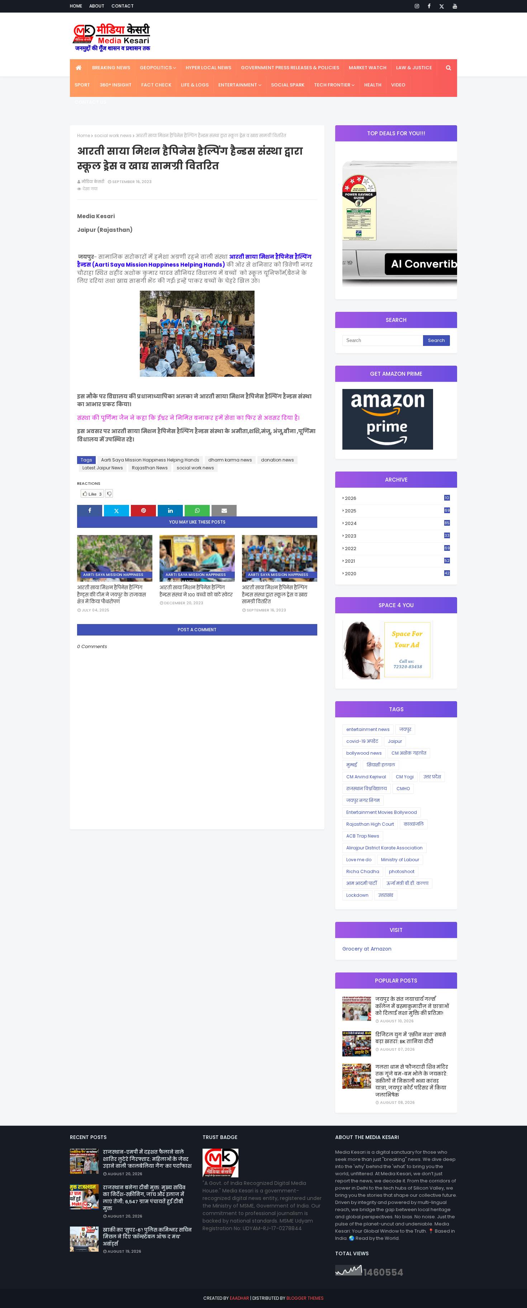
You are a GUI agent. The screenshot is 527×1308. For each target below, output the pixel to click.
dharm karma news (230, 460)
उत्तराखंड (385, 895)
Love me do (358, 860)
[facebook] (429, 6)
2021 (397, 561)
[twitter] (442, 6)
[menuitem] (78, 67)
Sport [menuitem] (82, 84)
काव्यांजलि (414, 824)
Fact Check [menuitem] (156, 84)
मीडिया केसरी (92, 181)
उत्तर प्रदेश (432, 777)
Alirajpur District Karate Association (384, 848)
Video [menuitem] (398, 84)
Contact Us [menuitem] (90, 102)
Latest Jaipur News (102, 468)
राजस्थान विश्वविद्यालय (366, 789)
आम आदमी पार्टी (361, 883)
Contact (122, 6)
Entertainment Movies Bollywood (381, 812)
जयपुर (405, 729)
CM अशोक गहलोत (408, 753)
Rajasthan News (150, 468)
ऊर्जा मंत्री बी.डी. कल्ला (407, 883)
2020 (397, 573)
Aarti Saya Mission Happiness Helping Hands (150, 460)
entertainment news (368, 729)
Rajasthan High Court (370, 824)
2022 (397, 548)
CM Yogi (405, 777)
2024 (397, 523)
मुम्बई (351, 765)
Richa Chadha (362, 871)
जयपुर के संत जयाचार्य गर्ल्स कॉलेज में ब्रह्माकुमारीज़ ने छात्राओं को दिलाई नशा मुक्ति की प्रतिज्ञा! (412, 1006)
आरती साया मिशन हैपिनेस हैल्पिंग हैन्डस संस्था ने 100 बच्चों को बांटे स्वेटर (196, 591)
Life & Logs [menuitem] (195, 84)
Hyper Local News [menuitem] (208, 67)
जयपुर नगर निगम (363, 800)
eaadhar (239, 1298)
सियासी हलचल (381, 765)
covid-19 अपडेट (362, 741)
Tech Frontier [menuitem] (332, 84)
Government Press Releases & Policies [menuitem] (290, 67)
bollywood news (364, 753)
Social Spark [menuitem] (287, 84)
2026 (397, 498)
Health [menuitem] (372, 84)
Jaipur (395, 741)
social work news (113, 135)
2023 (397, 536)
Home (76, 6)
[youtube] (453, 6)
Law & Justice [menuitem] (414, 67)
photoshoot (401, 871)
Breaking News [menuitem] (111, 67)
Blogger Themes (305, 1298)
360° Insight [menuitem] (116, 84)
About (96, 6)
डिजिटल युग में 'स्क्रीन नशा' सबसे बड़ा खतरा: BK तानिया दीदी (410, 1038)
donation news (277, 460)
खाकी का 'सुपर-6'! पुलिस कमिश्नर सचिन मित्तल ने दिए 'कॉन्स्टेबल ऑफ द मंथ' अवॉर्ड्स (147, 1237)
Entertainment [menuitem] (237, 84)
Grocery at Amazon (366, 948)
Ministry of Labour (400, 860)
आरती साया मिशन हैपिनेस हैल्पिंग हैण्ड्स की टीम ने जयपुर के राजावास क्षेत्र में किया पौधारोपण (111, 594)
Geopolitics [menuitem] (156, 67)
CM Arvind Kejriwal (366, 777)
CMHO (403, 789)
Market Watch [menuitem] (367, 67)
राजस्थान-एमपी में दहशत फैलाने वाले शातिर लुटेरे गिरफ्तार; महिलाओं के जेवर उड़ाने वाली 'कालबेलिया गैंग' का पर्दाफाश (147, 1159)
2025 (397, 510)
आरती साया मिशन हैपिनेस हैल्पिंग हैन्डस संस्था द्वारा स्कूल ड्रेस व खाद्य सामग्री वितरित (274, 594)
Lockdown (357, 895)
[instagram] (417, 6)
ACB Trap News (362, 836)
